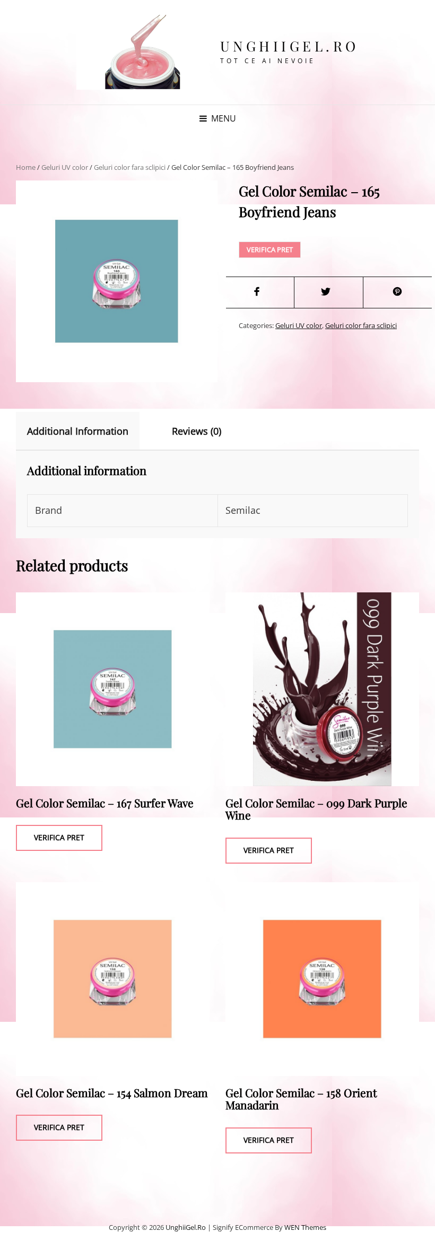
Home (26, 167)
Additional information (77, 431)
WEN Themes (305, 1227)
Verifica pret (270, 249)
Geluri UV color (64, 167)
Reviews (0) (196, 431)
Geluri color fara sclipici (130, 167)
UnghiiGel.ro (289, 46)
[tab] (87, 431)
